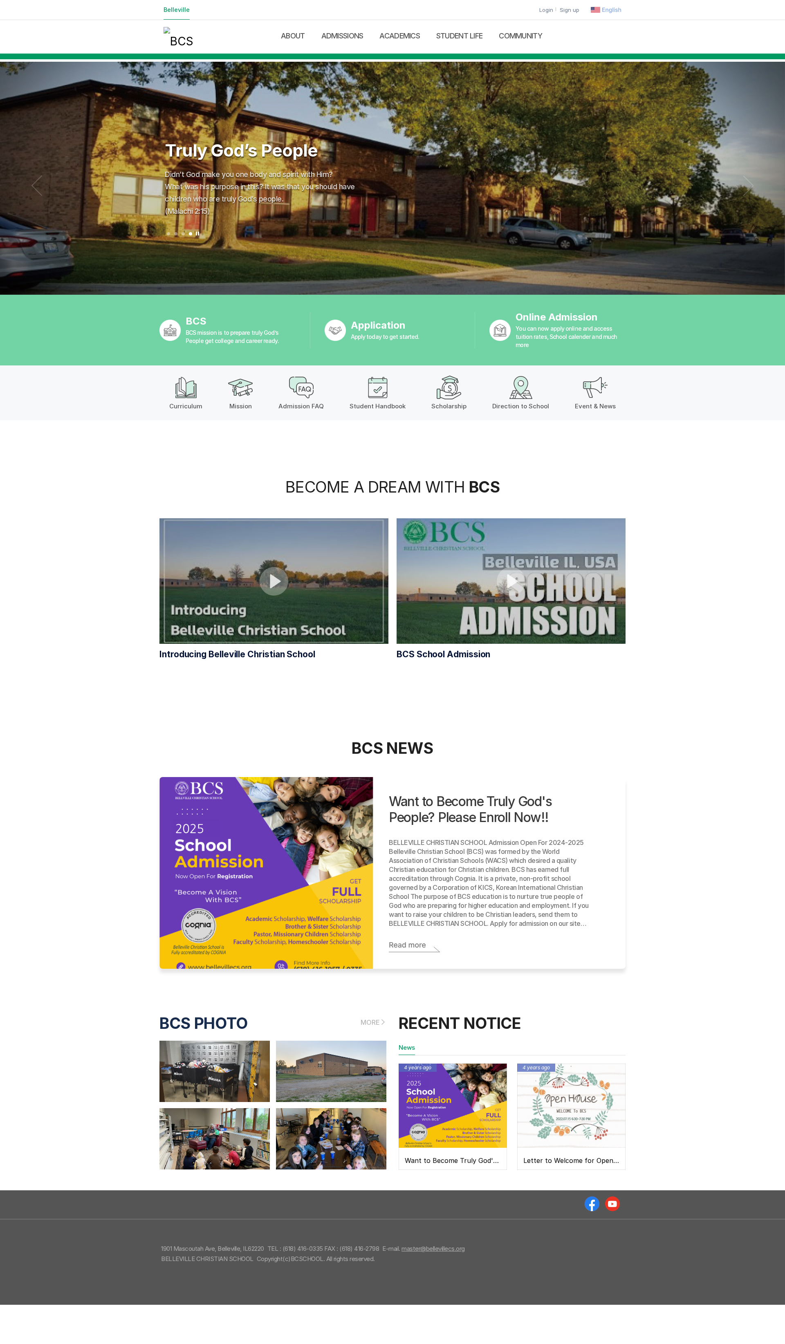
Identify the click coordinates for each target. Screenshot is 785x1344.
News (407, 1047)
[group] (392, 178)
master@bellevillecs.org (433, 1248)
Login (546, 10)
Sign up (569, 10)
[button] (168, 233)
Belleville (177, 9)
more (370, 1022)
